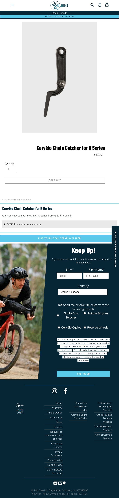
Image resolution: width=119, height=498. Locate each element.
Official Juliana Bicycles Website (104, 418)
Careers (57, 427)
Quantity (9, 163)
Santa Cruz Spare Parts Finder (80, 406)
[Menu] (12, 4)
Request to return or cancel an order (53, 435)
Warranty (57, 407)
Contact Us (56, 417)
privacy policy (64, 350)
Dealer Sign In (59, 12)
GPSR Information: (24, 224)
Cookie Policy (55, 464)
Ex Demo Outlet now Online (59, 16)
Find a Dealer (55, 412)
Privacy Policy (54, 460)
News (59, 422)
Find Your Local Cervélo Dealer (59, 238)
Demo (59, 403)
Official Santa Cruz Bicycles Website (105, 406)
